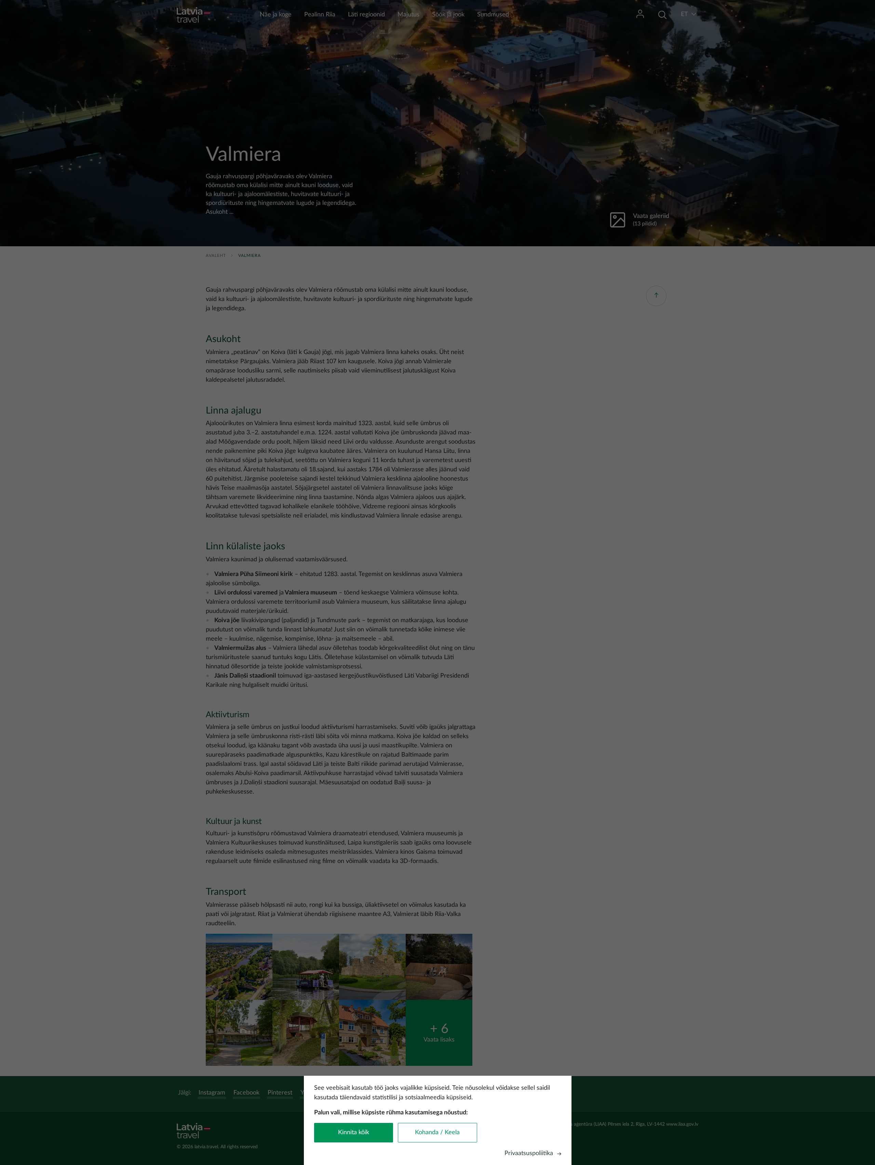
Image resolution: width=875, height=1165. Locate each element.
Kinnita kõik (353, 1132)
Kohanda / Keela (437, 1132)
